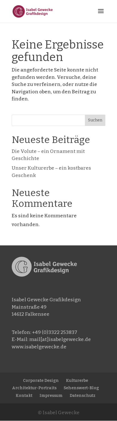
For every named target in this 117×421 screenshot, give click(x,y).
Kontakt (24, 395)
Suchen (95, 120)
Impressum (50, 395)
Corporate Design (41, 380)
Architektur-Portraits (34, 388)
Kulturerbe (77, 380)
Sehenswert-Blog (81, 388)
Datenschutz (82, 395)
